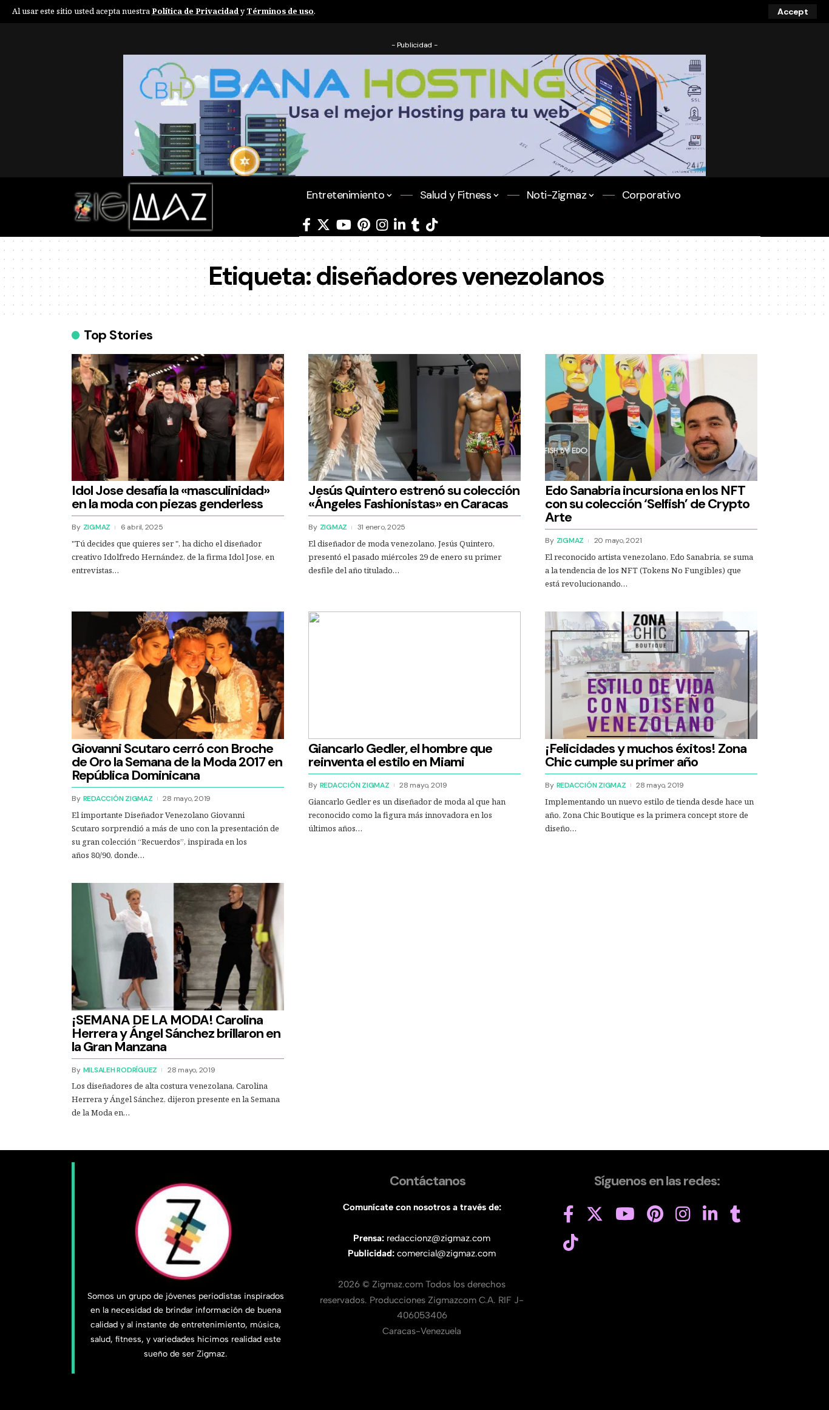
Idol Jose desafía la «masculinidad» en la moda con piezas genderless (170, 497)
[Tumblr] (415, 225)
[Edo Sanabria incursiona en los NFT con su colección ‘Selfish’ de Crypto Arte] (651, 418)
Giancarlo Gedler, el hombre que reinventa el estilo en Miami (400, 755)
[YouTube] (343, 225)
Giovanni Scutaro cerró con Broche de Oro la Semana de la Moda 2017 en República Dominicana (177, 762)
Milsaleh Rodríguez (120, 1070)
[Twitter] (323, 225)
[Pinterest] (363, 225)
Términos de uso (280, 10)
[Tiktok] (432, 225)
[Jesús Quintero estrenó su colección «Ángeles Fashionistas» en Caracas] (414, 418)
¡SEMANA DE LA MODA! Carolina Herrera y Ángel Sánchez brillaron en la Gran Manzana (176, 1033)
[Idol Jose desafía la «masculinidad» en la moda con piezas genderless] (178, 418)
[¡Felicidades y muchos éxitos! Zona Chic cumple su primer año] (651, 675)
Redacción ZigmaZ (118, 798)
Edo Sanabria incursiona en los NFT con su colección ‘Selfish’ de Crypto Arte (647, 504)
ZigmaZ (97, 527)
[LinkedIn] (399, 225)
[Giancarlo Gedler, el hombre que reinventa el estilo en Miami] (414, 675)
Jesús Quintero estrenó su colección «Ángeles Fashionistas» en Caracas (413, 497)
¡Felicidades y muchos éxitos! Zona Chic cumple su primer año (645, 755)
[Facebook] (306, 225)
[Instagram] (382, 225)
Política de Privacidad (195, 10)
